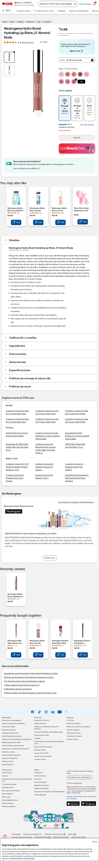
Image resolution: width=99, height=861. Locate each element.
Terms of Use (30, 858)
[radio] (61, 74)
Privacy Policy (16, 858)
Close (94, 841)
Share (45, 42)
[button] (81, 82)
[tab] (9, 57)
